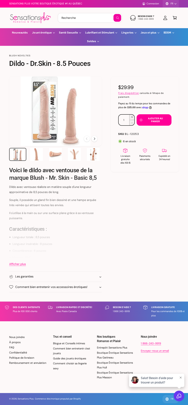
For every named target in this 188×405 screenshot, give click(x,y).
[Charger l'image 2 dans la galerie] (36, 154)
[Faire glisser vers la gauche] (87, 139)
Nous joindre (17, 337)
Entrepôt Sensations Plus (112, 347)
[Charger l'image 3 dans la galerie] (55, 154)
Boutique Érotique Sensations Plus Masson (115, 375)
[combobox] (90, 18)
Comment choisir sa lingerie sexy (70, 366)
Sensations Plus (26, 398)
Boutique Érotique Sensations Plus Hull (115, 365)
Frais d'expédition (128, 93)
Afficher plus (17, 264)
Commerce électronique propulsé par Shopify (58, 398)
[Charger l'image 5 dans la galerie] (93, 154)
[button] (175, 18)
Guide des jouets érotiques (69, 358)
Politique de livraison (21, 357)
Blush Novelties (19, 55)
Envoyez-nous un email (155, 350)
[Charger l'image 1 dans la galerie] (17, 154)
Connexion (153, 3)
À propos (15, 342)
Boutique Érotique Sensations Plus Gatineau (115, 355)
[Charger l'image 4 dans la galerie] (74, 154)
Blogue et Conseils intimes (69, 343)
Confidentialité (18, 352)
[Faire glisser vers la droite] (94, 139)
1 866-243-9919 (151, 343)
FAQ (11, 347)
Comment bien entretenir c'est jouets (71, 351)
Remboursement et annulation (27, 363)
